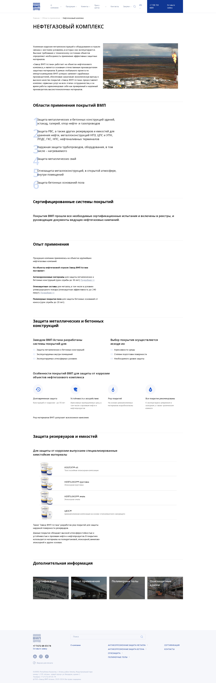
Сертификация (172, 645)
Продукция (70, 6)
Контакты (115, 6)
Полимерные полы (117, 657)
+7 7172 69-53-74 (42, 645)
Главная (36, 18)
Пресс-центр (97, 6)
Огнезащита (114, 653)
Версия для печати (45, 663)
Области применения (51, 18)
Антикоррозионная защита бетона (126, 649)
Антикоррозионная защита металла (127, 645)
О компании (54, 6)
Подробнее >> (87, 280)
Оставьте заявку (171, 6)
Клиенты (84, 6)
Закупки (126, 6)
